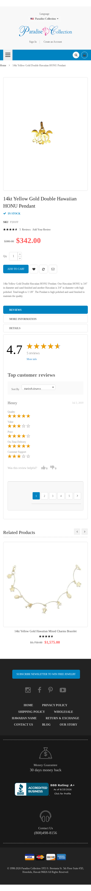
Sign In (33, 41)
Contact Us (23, 724)
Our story (68, 724)
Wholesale (63, 711)
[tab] (45, 310)
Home (3, 65)
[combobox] (76, 55)
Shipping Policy (31, 711)
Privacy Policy (54, 705)
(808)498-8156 (45, 833)
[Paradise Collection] (45, 30)
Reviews (15, 309)
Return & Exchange (62, 718)
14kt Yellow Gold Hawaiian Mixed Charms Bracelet (45, 631)
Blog (46, 724)
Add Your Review (41, 229)
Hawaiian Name (24, 718)
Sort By (15, 389)
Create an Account (53, 41)
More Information (23, 319)
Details (15, 328)
